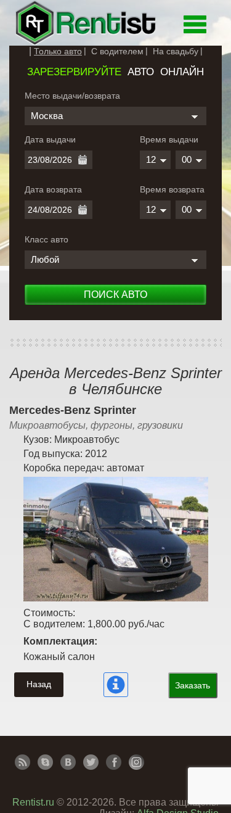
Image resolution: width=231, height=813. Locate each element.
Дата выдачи (50, 139)
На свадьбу (175, 51)
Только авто (58, 51)
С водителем (117, 51)
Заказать (192, 685)
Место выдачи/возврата (72, 96)
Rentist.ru (33, 802)
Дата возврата (53, 189)
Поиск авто (115, 294)
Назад (38, 684)
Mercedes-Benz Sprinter (72, 410)
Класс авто (46, 239)
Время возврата (172, 189)
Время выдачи (169, 139)
